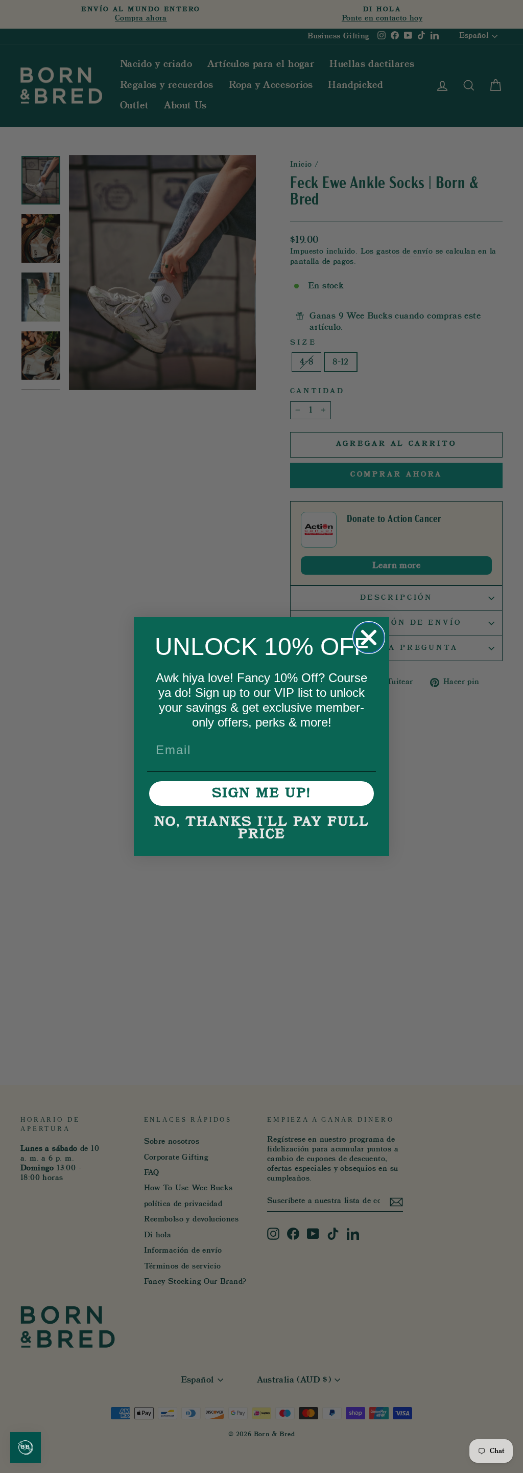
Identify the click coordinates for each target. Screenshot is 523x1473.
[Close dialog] (368, 637)
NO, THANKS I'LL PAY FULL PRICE (261, 828)
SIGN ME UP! (261, 793)
